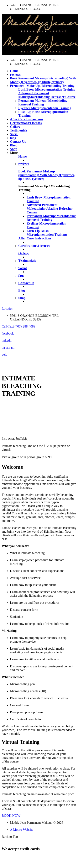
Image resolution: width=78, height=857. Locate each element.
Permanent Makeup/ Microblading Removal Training (42, 102)
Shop (13, 149)
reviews (15, 74)
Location (7, 308)
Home (14, 71)
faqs (13, 138)
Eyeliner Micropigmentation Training (44, 108)
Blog (13, 145)
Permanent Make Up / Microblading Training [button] (42, 85)
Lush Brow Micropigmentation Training (46, 89)
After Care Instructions (26, 119)
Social (14, 134)
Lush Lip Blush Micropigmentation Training (47, 232)
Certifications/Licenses (26, 123)
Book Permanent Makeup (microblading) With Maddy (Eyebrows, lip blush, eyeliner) (43, 80)
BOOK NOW (11, 815)
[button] (18, 326)
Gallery (15, 126)
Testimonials (18, 130)
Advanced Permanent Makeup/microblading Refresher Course (47, 95)
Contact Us (18, 141)
